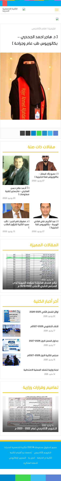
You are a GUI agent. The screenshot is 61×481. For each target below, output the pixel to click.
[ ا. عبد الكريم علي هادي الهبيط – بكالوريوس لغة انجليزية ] (46, 224)
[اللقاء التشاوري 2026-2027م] (11, 331)
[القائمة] (57, 9)
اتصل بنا (31, 458)
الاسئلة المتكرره (30, 463)
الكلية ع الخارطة (44, 458)
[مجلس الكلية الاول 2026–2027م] (11, 360)
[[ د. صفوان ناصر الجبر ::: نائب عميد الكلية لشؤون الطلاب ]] (16, 210)
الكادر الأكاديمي (39, 29)
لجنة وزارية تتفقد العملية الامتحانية (41, 370)
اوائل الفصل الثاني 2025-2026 (44, 312)
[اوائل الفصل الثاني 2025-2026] (11, 316)
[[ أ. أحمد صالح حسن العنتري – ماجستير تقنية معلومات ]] (16, 170)
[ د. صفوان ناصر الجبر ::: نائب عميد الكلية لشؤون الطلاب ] (16, 224)
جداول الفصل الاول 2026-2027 (43, 341)
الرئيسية (52, 29)
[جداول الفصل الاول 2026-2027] (11, 345)
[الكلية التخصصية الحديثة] (13, 10)
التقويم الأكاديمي (42, 453)
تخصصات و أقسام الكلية (21, 453)
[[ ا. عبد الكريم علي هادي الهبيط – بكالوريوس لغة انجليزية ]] (45, 210)
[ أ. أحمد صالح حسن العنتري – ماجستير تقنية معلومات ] (17, 191)
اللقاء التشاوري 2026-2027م (44, 326)
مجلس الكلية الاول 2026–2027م (42, 355)
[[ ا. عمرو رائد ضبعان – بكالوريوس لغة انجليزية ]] (45, 163)
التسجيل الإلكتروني (17, 458)
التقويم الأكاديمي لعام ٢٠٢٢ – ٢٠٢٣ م (36, 428)
